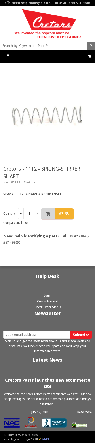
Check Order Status (47, 307)
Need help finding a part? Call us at (51, 3)
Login (47, 295)
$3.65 (64, 213)
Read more (84, 412)
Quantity (9, 213)
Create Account (47, 301)
